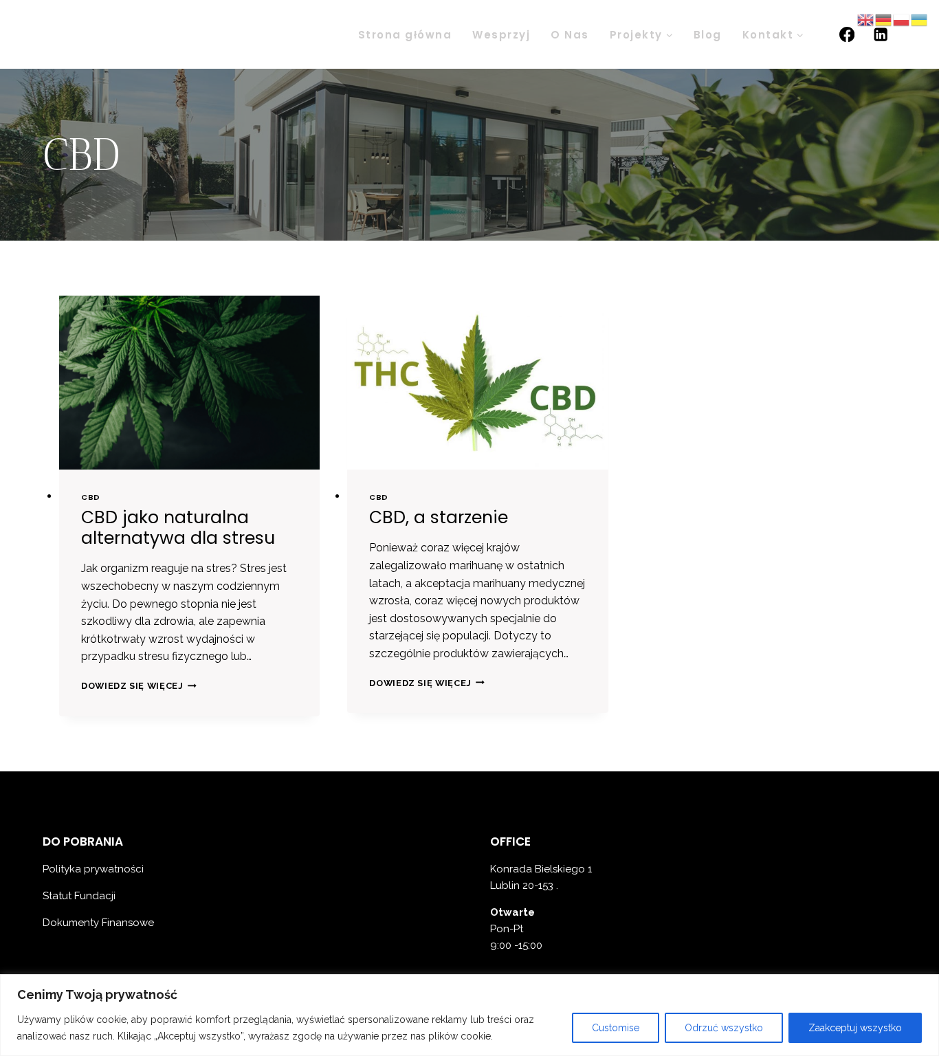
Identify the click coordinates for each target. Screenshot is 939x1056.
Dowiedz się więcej (139, 686)
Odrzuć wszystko (724, 1027)
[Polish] (902, 18)
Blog (708, 35)
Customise (615, 1027)
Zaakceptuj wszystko (855, 1027)
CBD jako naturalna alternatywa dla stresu (178, 527)
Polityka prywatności (93, 869)
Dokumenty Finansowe (98, 922)
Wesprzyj (501, 35)
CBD (90, 497)
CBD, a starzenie (438, 517)
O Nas (570, 35)
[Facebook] (846, 34)
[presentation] (189, 383)
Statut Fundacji (80, 896)
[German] (884, 18)
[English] (866, 18)
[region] (469, 1015)
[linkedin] (880, 34)
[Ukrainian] (920, 18)
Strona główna (405, 35)
